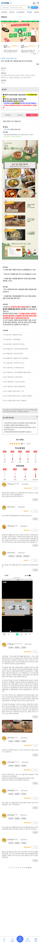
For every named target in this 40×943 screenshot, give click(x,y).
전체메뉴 (12, 941)
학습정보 (8, 115)
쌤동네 (35, 941)
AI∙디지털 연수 (21, 12)
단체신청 (29, 12)
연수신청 (11, 12)
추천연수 (36, 12)
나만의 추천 (27, 941)
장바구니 (34, 3)
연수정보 (20, 115)
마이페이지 (38, 3)
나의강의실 (4, 12)
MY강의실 (20, 940)
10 (26, 867)
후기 (32, 115)
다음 (28, 867)
